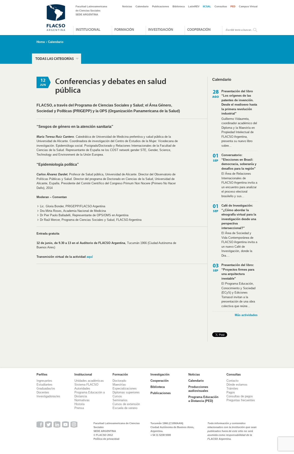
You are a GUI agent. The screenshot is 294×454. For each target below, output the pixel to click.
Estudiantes (44, 384)
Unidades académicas (89, 380)
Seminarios (120, 400)
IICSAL (207, 6)
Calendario (142, 6)
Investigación (160, 29)
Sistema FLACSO (86, 384)
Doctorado (119, 380)
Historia (79, 404)
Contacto (232, 380)
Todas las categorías (54, 58)
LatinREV (193, 6)
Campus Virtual (248, 6)
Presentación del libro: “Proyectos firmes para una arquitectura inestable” (237, 271)
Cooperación (199, 29)
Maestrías (119, 384)
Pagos (230, 392)
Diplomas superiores (126, 392)
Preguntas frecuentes (240, 400)
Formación (124, 29)
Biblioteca (178, 6)
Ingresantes (44, 380)
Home (41, 42)
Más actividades (246, 315)
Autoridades (82, 388)
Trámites (232, 388)
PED (232, 6)
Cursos (117, 396)
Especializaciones (125, 388)
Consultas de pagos (239, 396)
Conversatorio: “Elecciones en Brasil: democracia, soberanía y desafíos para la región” (238, 161)
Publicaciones (160, 6)
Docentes (43, 392)
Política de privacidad (106, 438)
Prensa (79, 408)
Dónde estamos (236, 384)
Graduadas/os (46, 388)
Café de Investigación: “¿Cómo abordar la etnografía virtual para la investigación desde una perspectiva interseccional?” (238, 217)
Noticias (127, 6)
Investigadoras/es (48, 396)
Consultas (221, 6)
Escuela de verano (125, 408)
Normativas (82, 400)
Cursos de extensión (126, 404)
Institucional (88, 29)
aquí (90, 256)
